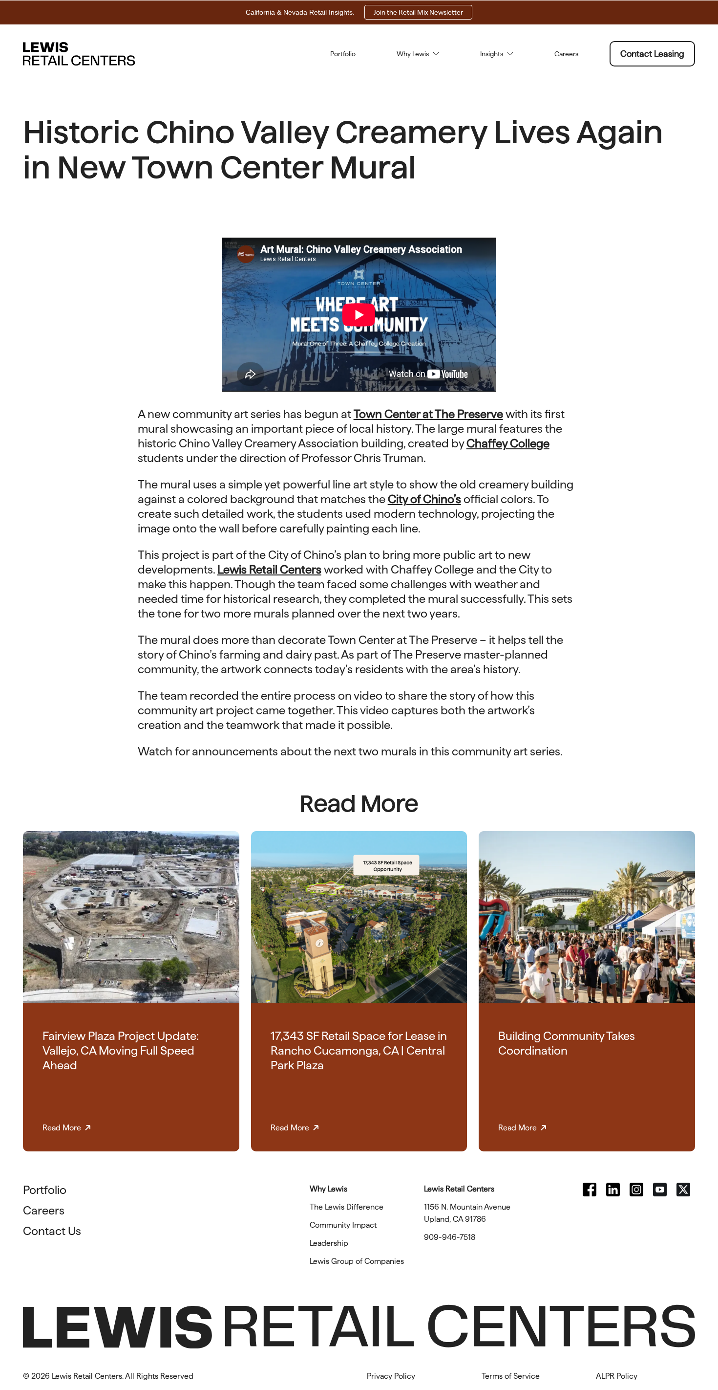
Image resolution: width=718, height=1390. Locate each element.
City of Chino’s (424, 499)
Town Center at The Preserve (428, 413)
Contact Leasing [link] (652, 53)
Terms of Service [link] (511, 1376)
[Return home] (79, 54)
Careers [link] (566, 54)
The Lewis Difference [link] (346, 1207)
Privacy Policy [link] (391, 1376)
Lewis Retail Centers (269, 569)
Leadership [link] (329, 1243)
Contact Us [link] (52, 1230)
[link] (589, 1189)
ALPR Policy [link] (616, 1376)
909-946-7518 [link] (449, 1237)
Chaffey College (507, 443)
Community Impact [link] (343, 1225)
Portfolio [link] (343, 54)
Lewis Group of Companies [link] (357, 1261)
